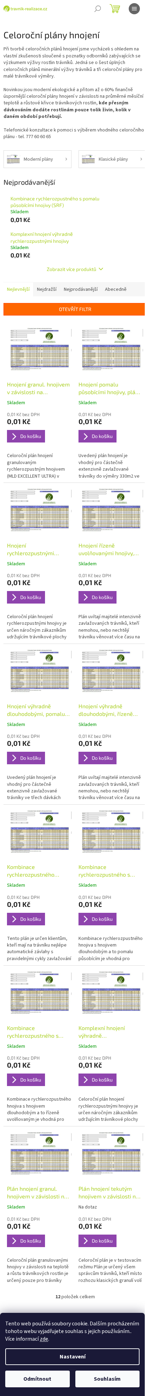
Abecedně (116, 289)
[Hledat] (98, 9)
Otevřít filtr (75, 309)
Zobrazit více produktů (71, 269)
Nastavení (72, 1357)
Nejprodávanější (81, 289)
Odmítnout (37, 1379)
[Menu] (134, 9)
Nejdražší (47, 289)
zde (44, 1339)
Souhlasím (107, 1379)
